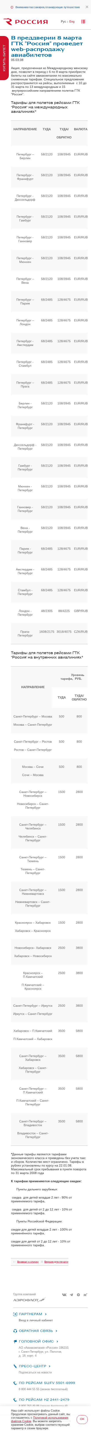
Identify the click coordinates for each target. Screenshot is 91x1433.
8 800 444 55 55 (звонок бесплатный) (43, 1389)
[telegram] (71, 1295)
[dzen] (78, 1295)
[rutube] (85, 1295)
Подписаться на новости (35, 1372)
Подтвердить (82, 1419)
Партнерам (31, 1314)
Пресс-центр (32, 1366)
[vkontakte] (64, 1295)
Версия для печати (56, 1261)
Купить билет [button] (4, 58)
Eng (71, 21)
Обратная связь (36, 1331)
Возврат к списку (28, 1261)
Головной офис (36, 1341)
